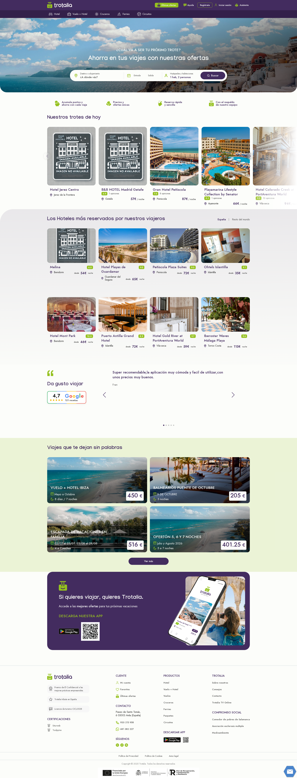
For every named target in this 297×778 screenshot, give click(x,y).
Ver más (148, 561)
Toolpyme (57, 730)
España (222, 219)
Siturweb (56, 725)
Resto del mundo (241, 219)
